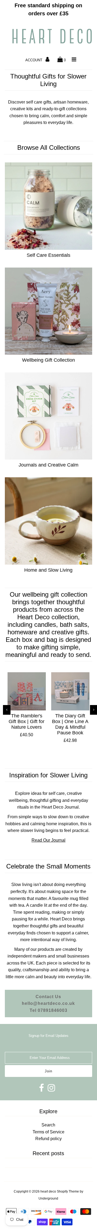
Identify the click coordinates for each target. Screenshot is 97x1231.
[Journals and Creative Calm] (48, 416)
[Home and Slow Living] (48, 520)
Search (48, 1125)
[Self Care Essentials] (48, 206)
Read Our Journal (48, 840)
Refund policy (48, 1138)
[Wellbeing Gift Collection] (48, 311)
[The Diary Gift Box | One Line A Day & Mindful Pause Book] (70, 691)
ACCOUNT (34, 60)
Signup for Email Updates (48, 1036)
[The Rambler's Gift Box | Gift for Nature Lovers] (27, 691)
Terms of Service (48, 1132)
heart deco (48, 1191)
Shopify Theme (68, 1191)
